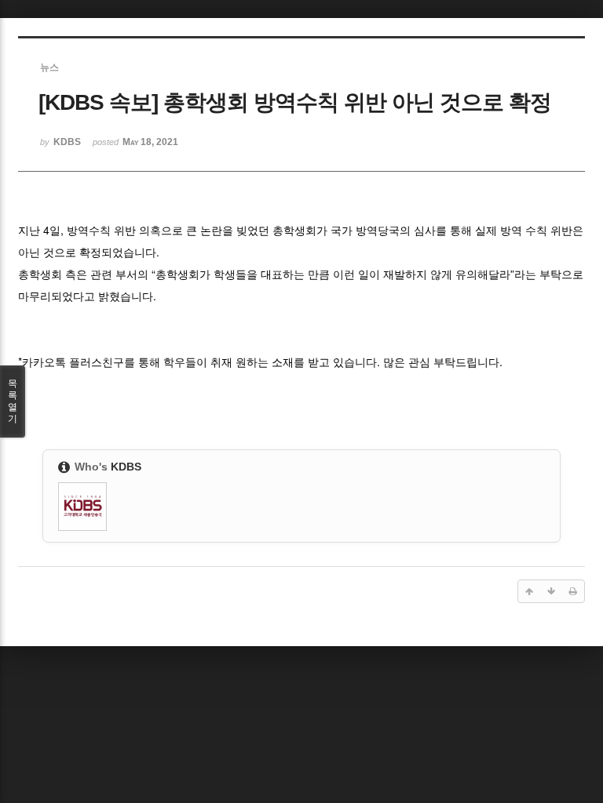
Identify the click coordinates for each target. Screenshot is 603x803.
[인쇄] (573, 591)
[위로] (529, 591)
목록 (12, 401)
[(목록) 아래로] (551, 591)
